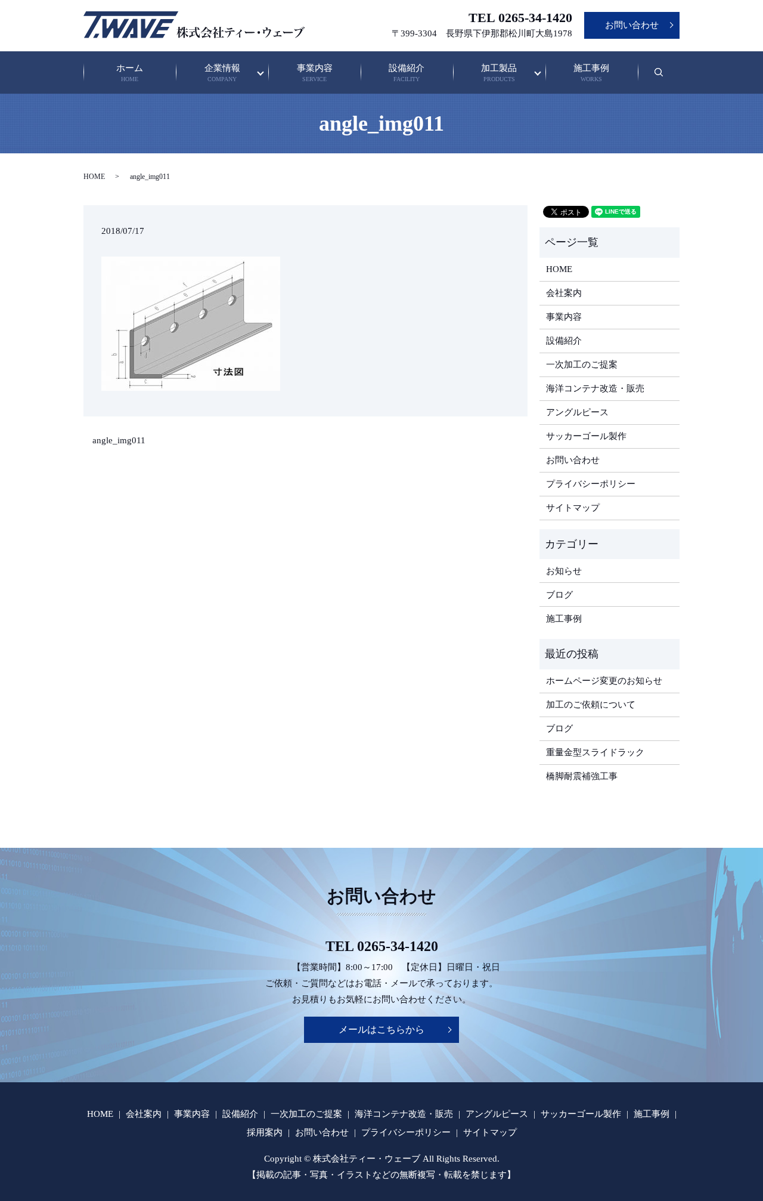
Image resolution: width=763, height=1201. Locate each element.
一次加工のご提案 (582, 364)
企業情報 (222, 73)
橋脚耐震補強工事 (582, 776)
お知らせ (564, 571)
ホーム (129, 73)
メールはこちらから (381, 1029)
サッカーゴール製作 (586, 436)
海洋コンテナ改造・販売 (595, 388)
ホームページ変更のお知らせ (604, 681)
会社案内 (564, 293)
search (666, 78)
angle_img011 (118, 440)
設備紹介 (406, 73)
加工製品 (499, 73)
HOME (94, 176)
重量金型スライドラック (595, 752)
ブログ (559, 595)
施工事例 (591, 73)
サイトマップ (573, 507)
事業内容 (315, 73)
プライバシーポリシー (590, 484)
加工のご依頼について (590, 704)
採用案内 (265, 1132)
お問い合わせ (632, 25)
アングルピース (577, 412)
